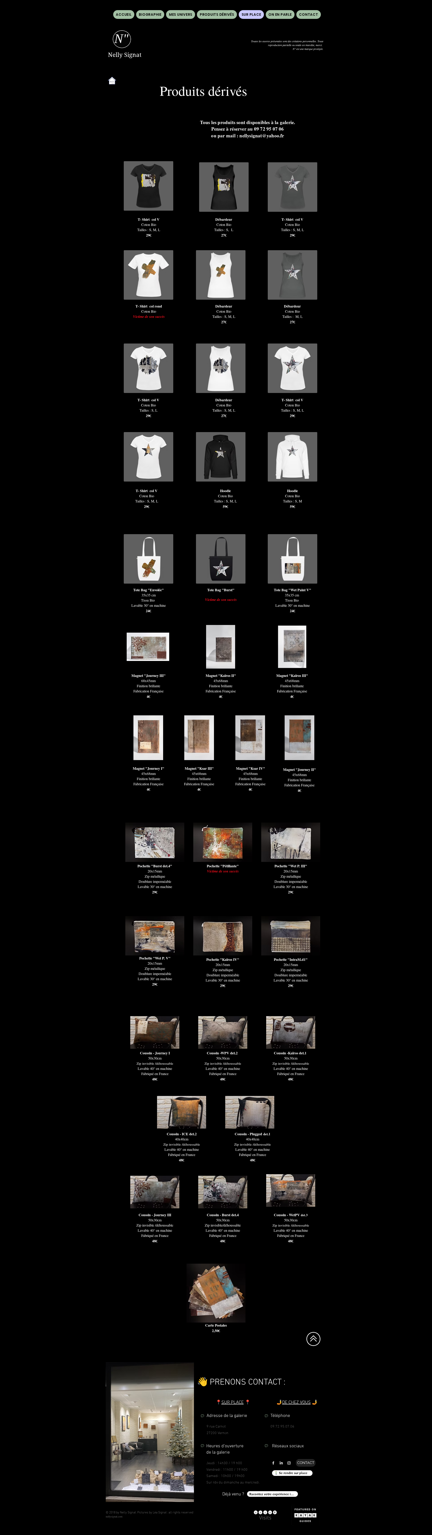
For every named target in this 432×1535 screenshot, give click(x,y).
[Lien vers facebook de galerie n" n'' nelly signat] (273, 1463)
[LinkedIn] (281, 1463)
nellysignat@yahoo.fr (261, 135)
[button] (280, 14)
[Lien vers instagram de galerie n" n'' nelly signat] (289, 1463)
